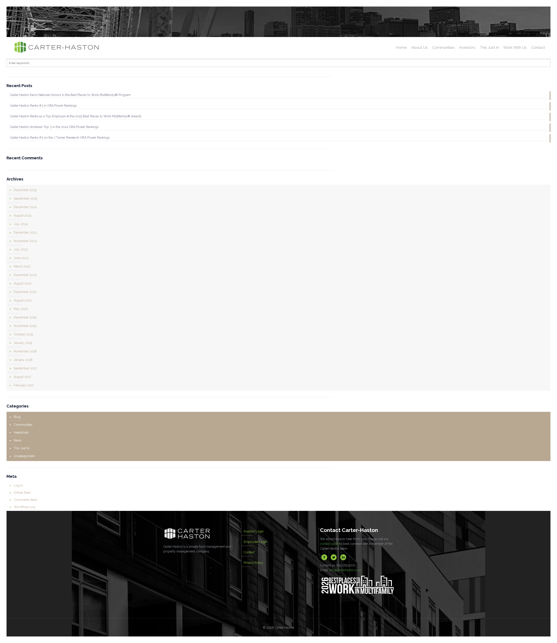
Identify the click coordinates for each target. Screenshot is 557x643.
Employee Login (255, 542)
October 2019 (23, 334)
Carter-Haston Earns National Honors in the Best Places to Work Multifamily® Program (70, 95)
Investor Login (254, 531)
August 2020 (23, 300)
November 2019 (25, 326)
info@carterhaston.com (345, 570)
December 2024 (25, 207)
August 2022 (23, 283)
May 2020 (21, 309)
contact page (329, 543)
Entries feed (22, 492)
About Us (419, 47)
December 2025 (25, 190)
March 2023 (22, 266)
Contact (538, 47)
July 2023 (21, 249)
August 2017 (22, 377)
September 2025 (25, 198)
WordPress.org (24, 507)
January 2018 (23, 360)
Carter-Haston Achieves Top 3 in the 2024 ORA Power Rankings (54, 127)
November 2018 (25, 351)
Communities (443, 47)
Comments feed (25, 500)
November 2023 (25, 241)
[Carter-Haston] (77, 48)
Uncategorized (24, 456)
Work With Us (515, 47)
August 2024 (23, 215)
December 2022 (25, 275)
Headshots (21, 432)
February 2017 (24, 385)
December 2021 (25, 292)
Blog (17, 417)
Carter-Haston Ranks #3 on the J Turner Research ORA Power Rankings (60, 137)
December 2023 (25, 232)
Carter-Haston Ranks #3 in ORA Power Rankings (43, 105)
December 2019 (25, 317)
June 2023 (21, 258)
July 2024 (21, 224)
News (18, 440)
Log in (18, 485)
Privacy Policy (253, 562)
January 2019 (23, 343)
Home (401, 47)
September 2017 (25, 368)
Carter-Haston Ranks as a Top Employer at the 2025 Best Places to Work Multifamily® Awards (75, 116)
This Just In (489, 47)
